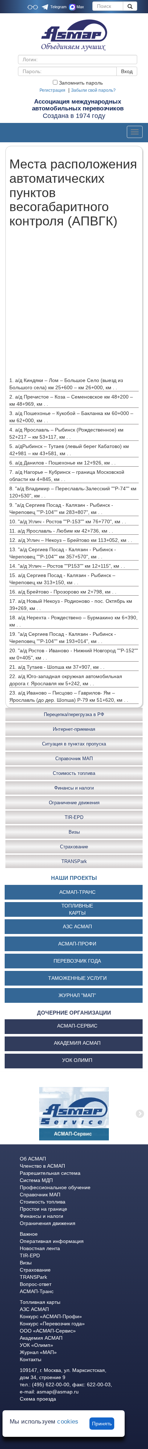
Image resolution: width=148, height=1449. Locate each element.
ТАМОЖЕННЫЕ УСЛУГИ (77, 978)
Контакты (30, 1359)
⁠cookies (67, 1421)
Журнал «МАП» (38, 1352)
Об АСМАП (33, 1159)
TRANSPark (74, 861)
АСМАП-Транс (37, 1291)
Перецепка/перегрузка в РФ (74, 714)
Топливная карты (40, 1302)
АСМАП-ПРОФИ (77, 944)
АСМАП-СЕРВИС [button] (77, 1026)
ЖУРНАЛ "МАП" (77, 995)
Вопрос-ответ (35, 1284)
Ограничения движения (47, 1223)
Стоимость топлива (74, 773)
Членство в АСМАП (42, 1166)
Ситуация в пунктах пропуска (74, 744)
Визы (74, 832)
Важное (29, 1234)
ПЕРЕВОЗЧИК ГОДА (77, 961)
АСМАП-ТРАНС (77, 892)
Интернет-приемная (74, 729)
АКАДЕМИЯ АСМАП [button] (77, 1043)
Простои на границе (43, 1209)
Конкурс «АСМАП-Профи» (51, 1316)
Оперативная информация (52, 1241)
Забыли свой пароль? (93, 90)
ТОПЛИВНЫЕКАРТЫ (77, 909)
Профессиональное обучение (55, 1187)
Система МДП (36, 1180)
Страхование (74, 846)
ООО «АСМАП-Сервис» (48, 1331)
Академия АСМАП (41, 1338)
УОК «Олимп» (36, 1345)
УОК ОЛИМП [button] (77, 1060)
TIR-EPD (74, 817)
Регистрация (52, 90)
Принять (102, 1423)
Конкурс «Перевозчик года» (52, 1323)
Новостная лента (40, 1248)
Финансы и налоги (74, 788)
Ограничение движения (74, 802)
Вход (127, 71)
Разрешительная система (50, 1173)
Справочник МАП (74, 758)
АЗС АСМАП (77, 926)
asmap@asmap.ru (58, 1392)
